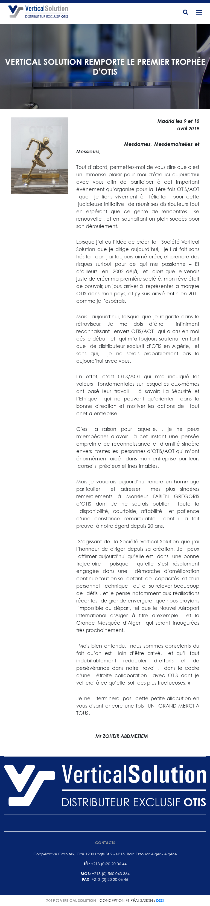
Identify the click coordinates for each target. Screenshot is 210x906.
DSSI (160, 900)
